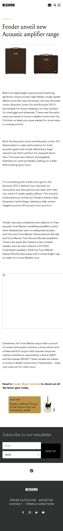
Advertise (46, 500)
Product (7, 19)
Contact (15, 504)
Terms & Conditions (39, 504)
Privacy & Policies (23, 500)
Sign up (51, 451)
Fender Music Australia (26, 384)
